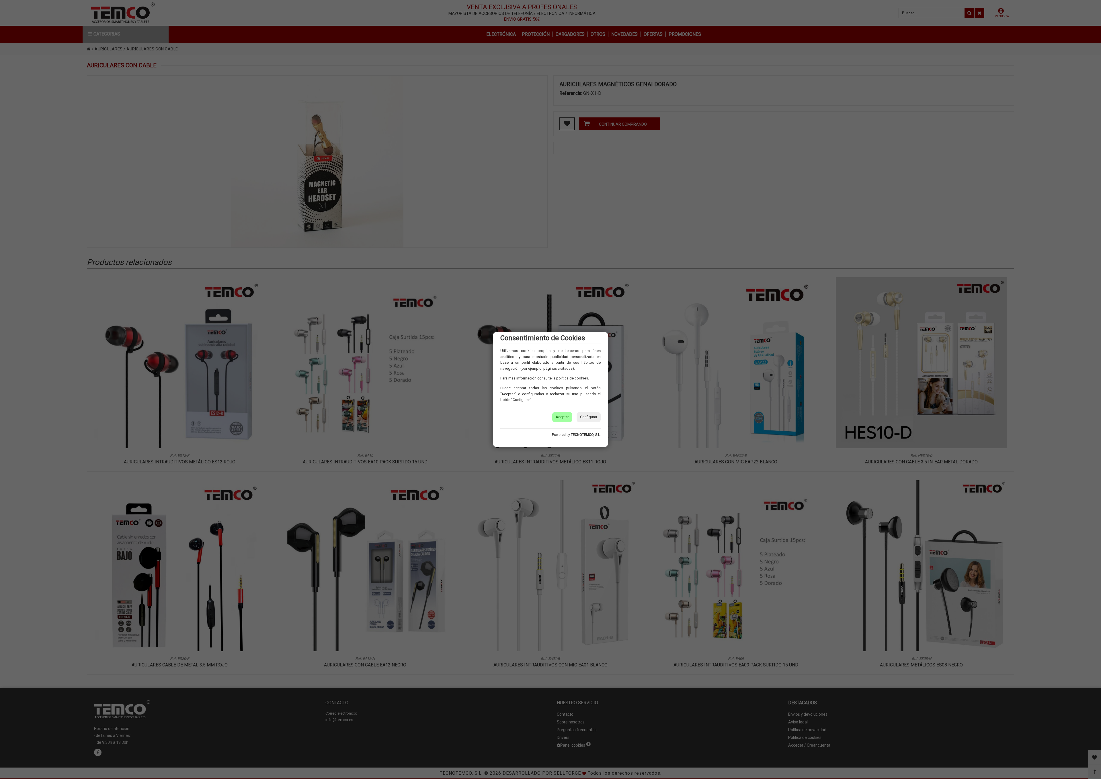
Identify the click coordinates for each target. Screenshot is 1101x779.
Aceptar (562, 417)
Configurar (588, 417)
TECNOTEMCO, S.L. (586, 435)
